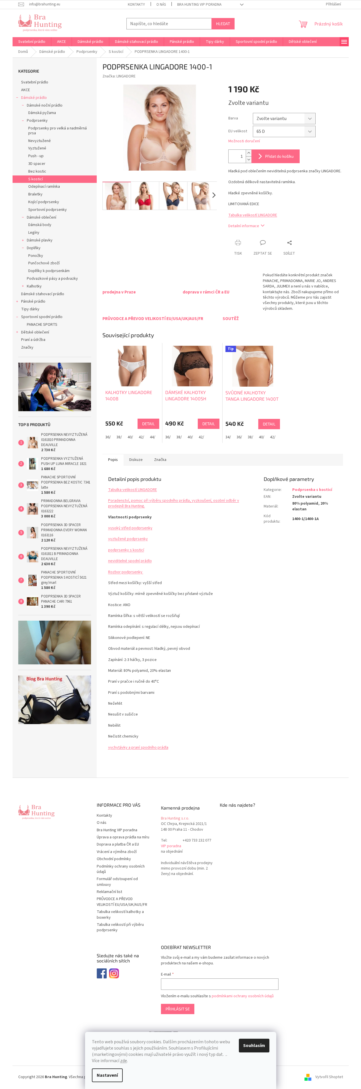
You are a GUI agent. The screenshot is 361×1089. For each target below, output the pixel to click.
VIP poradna (171, 846)
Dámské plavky (40, 240)
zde (123, 1061)
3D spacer (36, 164)
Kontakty (136, 4)
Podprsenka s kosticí (312, 490)
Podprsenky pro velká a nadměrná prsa (57, 130)
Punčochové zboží (44, 263)
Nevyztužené (39, 141)
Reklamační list (109, 892)
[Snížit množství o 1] (248, 159)
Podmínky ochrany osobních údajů (121, 869)
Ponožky (35, 256)
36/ (108, 437)
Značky (27, 347)
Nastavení (107, 1075)
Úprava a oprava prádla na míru (123, 837)
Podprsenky (37, 120)
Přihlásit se (178, 1008)
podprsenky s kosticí (126, 550)
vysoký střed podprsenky (130, 528)
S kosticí (35, 179)
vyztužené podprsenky (128, 539)
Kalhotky (34, 286)
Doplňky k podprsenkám (49, 271)
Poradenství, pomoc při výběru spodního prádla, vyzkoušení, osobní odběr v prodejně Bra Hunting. (173, 503)
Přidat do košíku (279, 156)
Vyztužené (37, 148)
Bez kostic (37, 171)
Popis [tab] (113, 460)
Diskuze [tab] (136, 460)
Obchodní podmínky (114, 859)
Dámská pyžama (42, 113)
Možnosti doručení (244, 141)
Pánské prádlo (33, 301)
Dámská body (39, 225)
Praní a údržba (33, 340)
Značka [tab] (160, 460)
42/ (141, 437)
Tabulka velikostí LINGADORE (252, 215)
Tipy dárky (30, 309)
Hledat (223, 23)
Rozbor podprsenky (125, 572)
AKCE (25, 90)
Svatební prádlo (34, 82)
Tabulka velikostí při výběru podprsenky (120, 927)
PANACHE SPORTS (42, 324)
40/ (130, 437)
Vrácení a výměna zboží (117, 852)
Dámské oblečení (41, 217)
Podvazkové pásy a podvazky (52, 278)
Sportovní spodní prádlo (41, 317)
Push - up (36, 156)
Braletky (35, 194)
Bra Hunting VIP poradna (199, 4)
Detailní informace (243, 226)
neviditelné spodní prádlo (130, 561)
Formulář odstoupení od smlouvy (117, 881)
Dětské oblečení (35, 332)
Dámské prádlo (34, 98)
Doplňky (34, 248)
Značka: (119, 76)
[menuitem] (32, 41)
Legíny (33, 232)
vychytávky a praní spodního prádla (138, 747)
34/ (228, 437)
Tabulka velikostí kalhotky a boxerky (120, 914)
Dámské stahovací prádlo (42, 294)
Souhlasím (254, 1045)
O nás (161, 4)
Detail (148, 423)
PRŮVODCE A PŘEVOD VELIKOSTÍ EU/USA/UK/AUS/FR (122, 901)
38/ (119, 437)
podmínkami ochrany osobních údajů (243, 996)
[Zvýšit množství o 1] (248, 153)
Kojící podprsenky (43, 202)
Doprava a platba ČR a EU (118, 844)
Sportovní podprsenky (47, 210)
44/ (152, 437)
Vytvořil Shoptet (329, 1077)
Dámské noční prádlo (44, 105)
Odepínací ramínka (44, 186)
